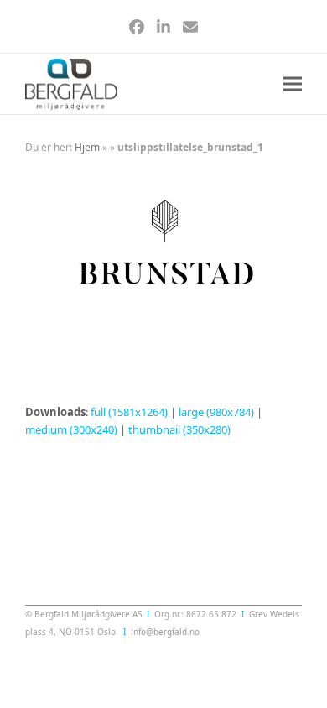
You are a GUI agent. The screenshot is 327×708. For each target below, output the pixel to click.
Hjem (87, 147)
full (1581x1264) (129, 411)
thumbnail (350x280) (179, 429)
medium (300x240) (71, 429)
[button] (292, 84)
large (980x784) (216, 411)
